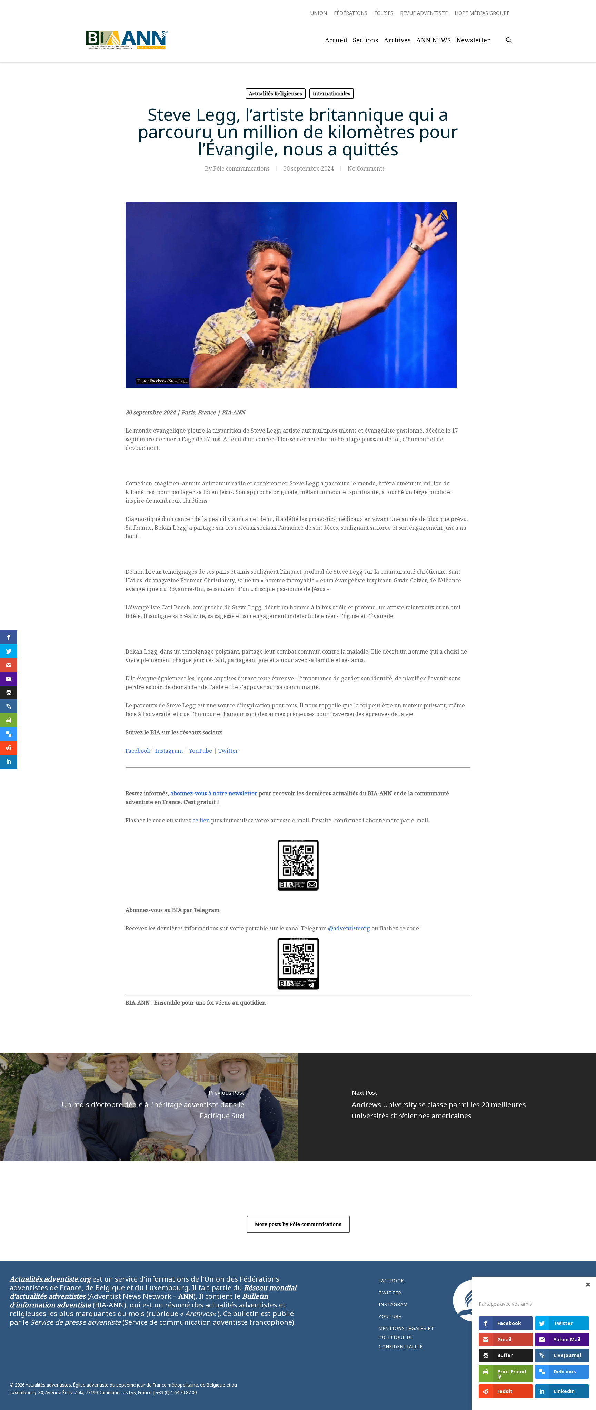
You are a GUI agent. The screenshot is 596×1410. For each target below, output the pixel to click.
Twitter (228, 750)
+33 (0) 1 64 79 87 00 (176, 1392)
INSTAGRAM (393, 1304)
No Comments (366, 168)
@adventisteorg (349, 928)
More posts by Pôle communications (298, 1224)
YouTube (200, 750)
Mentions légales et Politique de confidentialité (406, 1337)
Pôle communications (241, 168)
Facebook (138, 750)
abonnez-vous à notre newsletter (213, 793)
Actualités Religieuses (275, 93)
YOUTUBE (390, 1316)
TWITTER (390, 1293)
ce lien (201, 820)
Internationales (331, 93)
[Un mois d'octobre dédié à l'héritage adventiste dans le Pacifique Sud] (149, 1107)
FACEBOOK (391, 1280)
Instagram (169, 750)
